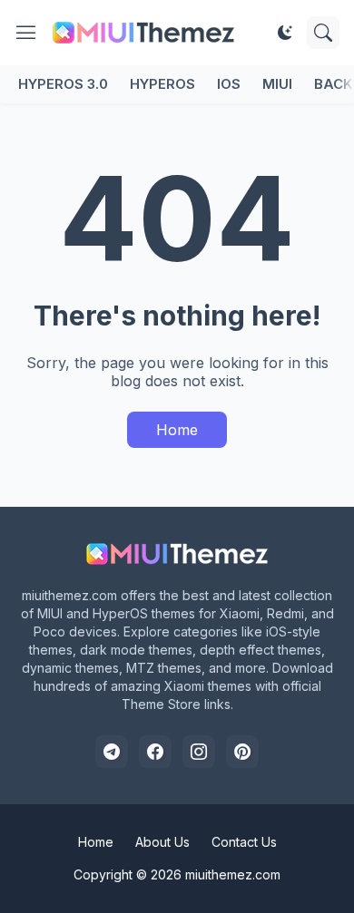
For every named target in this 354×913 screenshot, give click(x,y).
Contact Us (244, 842)
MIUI (277, 83)
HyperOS (162, 83)
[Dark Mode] (285, 32)
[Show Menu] (26, 32)
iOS (229, 83)
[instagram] (198, 751)
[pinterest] (242, 751)
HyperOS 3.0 (63, 83)
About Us (162, 842)
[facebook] (155, 751)
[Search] (323, 32)
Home (177, 430)
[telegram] (111, 751)
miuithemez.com (232, 874)
